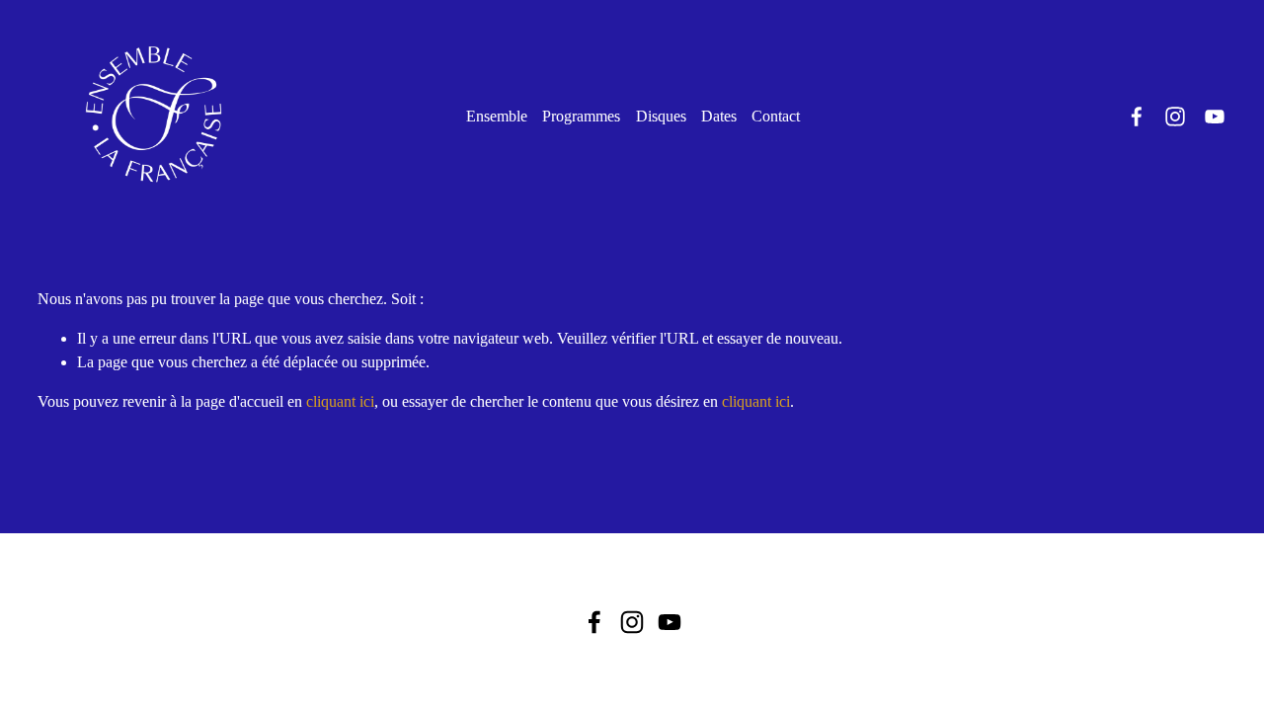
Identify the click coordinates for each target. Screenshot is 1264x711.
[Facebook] (1136, 116)
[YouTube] (1214, 116)
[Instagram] (1175, 116)
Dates (719, 116)
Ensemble (496, 116)
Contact (775, 116)
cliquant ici (340, 401)
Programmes (581, 116)
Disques (661, 116)
